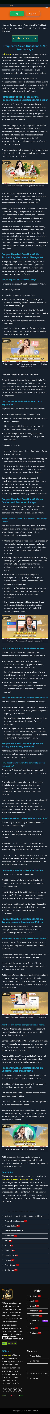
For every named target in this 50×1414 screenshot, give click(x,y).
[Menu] (46, 7)
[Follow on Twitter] (15, 1390)
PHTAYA (7, 1355)
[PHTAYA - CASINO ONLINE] (11, 5)
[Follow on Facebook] (5, 1390)
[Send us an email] (20, 1390)
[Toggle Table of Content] (33, 39)
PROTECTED (12, 1343)
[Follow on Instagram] (10, 1390)
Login (17, 13)
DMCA (4, 1343)
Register (33, 13)
